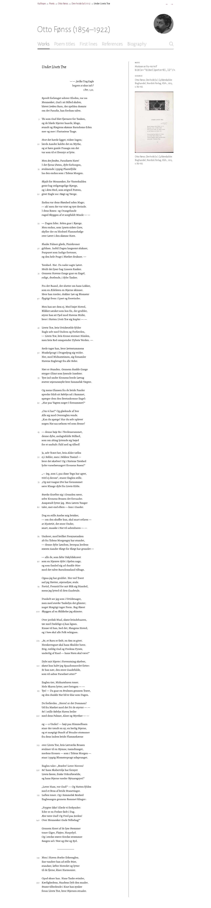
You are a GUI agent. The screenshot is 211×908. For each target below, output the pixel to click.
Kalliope (42, 3)
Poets (52, 3)
